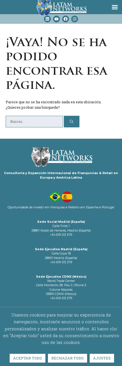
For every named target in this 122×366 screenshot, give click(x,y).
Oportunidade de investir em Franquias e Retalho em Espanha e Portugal (61, 207)
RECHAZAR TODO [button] (67, 358)
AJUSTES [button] (102, 358)
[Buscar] (71, 121)
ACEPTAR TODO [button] (27, 358)
